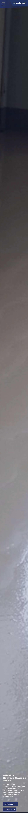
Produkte (8, 809)
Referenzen (9, 804)
